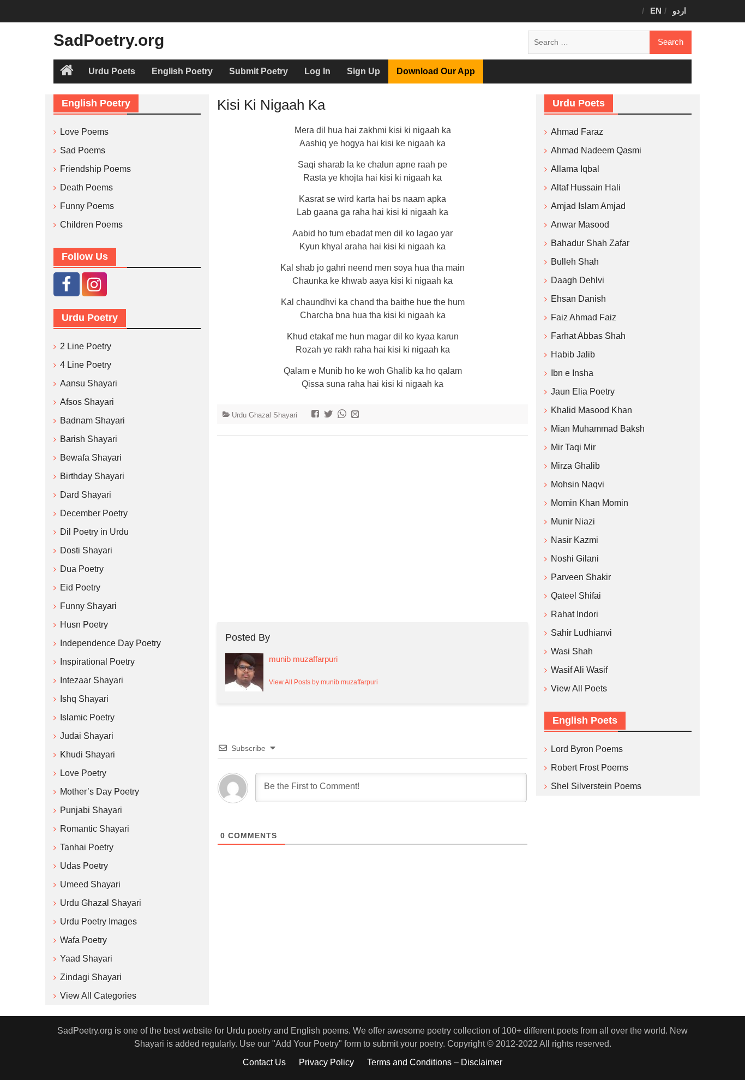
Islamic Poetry (87, 717)
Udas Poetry (84, 865)
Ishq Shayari (84, 698)
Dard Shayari (85, 494)
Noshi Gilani (575, 558)
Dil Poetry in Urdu (94, 531)
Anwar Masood (580, 224)
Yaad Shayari (86, 958)
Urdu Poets (111, 71)
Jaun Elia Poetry (583, 391)
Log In (317, 71)
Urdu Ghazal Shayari (264, 415)
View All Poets (579, 688)
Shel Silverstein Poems (596, 786)
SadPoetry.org (108, 40)
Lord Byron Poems (587, 749)
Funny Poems (87, 206)
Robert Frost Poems (589, 767)
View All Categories (98, 995)
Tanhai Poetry (86, 847)
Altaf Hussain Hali (586, 187)
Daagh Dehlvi (577, 280)
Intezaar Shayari (91, 680)
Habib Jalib (573, 354)
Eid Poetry (80, 587)
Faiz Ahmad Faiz (583, 317)
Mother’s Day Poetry (99, 791)
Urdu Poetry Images (98, 921)
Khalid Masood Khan (591, 410)
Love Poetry (83, 773)
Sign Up (363, 71)
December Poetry (94, 513)
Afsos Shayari (87, 402)
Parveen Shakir (581, 577)
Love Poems (84, 131)
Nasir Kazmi (574, 540)
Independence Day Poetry (110, 643)
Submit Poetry (258, 71)
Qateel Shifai (576, 595)
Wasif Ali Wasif (579, 670)
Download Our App (435, 71)
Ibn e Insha (572, 373)
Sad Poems (82, 150)
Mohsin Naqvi (577, 484)
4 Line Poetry (85, 364)
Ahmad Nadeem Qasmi (596, 150)
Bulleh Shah (575, 261)
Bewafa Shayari (91, 457)
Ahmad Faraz (577, 131)
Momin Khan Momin (589, 503)
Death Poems (86, 187)
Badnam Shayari (92, 420)
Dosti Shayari (86, 550)
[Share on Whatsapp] (343, 415)
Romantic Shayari (94, 828)
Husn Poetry (84, 624)
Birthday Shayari (92, 476)
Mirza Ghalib (575, 465)
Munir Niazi (573, 521)
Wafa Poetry (83, 940)
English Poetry (182, 71)
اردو (679, 10)
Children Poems (91, 224)
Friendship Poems (95, 169)
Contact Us (264, 1062)
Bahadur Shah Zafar (590, 243)
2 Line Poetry (85, 346)
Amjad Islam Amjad (588, 206)
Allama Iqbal (575, 169)
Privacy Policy (326, 1062)
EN (656, 10)
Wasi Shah (572, 651)
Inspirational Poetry (97, 661)
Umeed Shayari (90, 884)
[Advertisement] (372, 528)
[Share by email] (356, 415)
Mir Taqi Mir (573, 447)
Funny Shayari (88, 606)
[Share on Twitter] (329, 415)
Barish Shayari (88, 439)
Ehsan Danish (578, 298)
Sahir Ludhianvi (581, 632)
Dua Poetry (82, 569)
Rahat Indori (574, 614)
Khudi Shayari (87, 754)
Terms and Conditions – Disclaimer (434, 1062)
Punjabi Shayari (91, 810)
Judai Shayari (86, 736)
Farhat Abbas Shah (588, 336)
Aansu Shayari (88, 383)
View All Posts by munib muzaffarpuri (323, 682)
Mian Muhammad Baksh (598, 428)
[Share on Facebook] (316, 415)
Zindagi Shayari (91, 977)
